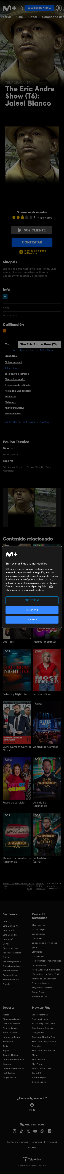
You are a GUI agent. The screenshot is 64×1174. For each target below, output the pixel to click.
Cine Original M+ (11, 926)
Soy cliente (35, 230)
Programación (10, 1077)
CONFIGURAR (32, 600)
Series (7, 17)
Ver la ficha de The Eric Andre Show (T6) (27, 421)
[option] (21, 507)
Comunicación (39, 1082)
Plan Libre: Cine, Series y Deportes (44, 1043)
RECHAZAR (32, 609)
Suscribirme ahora (39, 8)
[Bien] (27, 217)
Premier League (10, 1028)
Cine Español (9, 930)
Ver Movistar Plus (40, 1014)
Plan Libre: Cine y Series (43, 1050)
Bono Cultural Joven (42, 1068)
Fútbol (32, 17)
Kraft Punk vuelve (15, 407)
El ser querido (39, 925)
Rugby (6, 1050)
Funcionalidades (40, 1019)
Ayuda (32, 1110)
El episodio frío (13, 413)
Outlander (37, 938)
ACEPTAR (32, 619)
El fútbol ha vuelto (15, 379)
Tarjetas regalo (39, 1077)
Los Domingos (38, 934)
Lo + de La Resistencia (40, 804)
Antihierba (10, 396)
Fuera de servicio (14, 802)
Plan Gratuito (38, 1059)
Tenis (5, 1046)
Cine (19, 17)
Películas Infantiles (12, 952)
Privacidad (52, 1142)
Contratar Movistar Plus (43, 1037)
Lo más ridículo (42, 694)
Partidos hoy (9, 1073)
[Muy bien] (31, 217)
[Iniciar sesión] (59, 8)
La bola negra (38, 929)
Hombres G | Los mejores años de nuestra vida (46, 963)
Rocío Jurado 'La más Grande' (46, 970)
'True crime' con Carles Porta (46, 974)
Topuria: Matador (11, 1055)
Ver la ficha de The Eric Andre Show (33, 350)
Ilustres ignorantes (45, 641)
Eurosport (7, 1064)
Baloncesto (8, 1041)
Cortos (6, 944)
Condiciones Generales (43, 1028)
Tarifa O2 (36, 1073)
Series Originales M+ (12, 961)
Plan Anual (37, 1064)
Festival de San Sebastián (44, 978)
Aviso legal (37, 1142)
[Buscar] (21, 8)
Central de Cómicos (45, 747)
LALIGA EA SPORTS (11, 1023)
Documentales (10, 975)
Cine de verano (10, 948)
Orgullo (6, 984)
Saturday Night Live (15, 694)
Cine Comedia (10, 935)
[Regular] (22, 217)
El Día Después (10, 1032)
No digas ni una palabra (18, 390)
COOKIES (32, 1147)
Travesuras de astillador (18, 385)
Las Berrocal (38, 956)
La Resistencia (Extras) (42, 860)
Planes (35, 1055)
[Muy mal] (14, 217)
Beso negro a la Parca (17, 373)
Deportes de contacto (13, 1059)
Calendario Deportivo (13, 1068)
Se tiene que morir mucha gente (44, 945)
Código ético (38, 1032)
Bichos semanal (13, 362)
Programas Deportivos (42, 987)
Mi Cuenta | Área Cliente (43, 1023)
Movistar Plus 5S (39, 996)
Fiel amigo (10, 402)
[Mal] (18, 217)
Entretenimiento (11, 979)
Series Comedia (10, 970)
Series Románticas (11, 966)
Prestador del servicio (17, 1142)
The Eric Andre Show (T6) (39, 344)
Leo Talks (9, 641)
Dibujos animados (40, 983)
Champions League (12, 1019)
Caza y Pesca (38, 992)
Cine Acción (8, 939)
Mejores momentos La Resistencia (17, 860)
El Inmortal (37, 952)
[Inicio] (9, 8)
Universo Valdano (11, 1037)
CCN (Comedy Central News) (17, 748)
